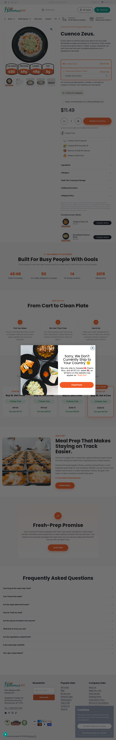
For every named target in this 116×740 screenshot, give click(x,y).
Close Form (76, 385)
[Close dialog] (92, 348)
